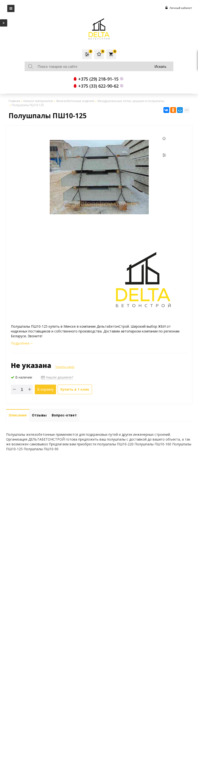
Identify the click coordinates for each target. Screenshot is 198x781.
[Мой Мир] (180, 110)
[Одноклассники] (173, 110)
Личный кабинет (180, 8)
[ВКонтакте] (166, 110)
